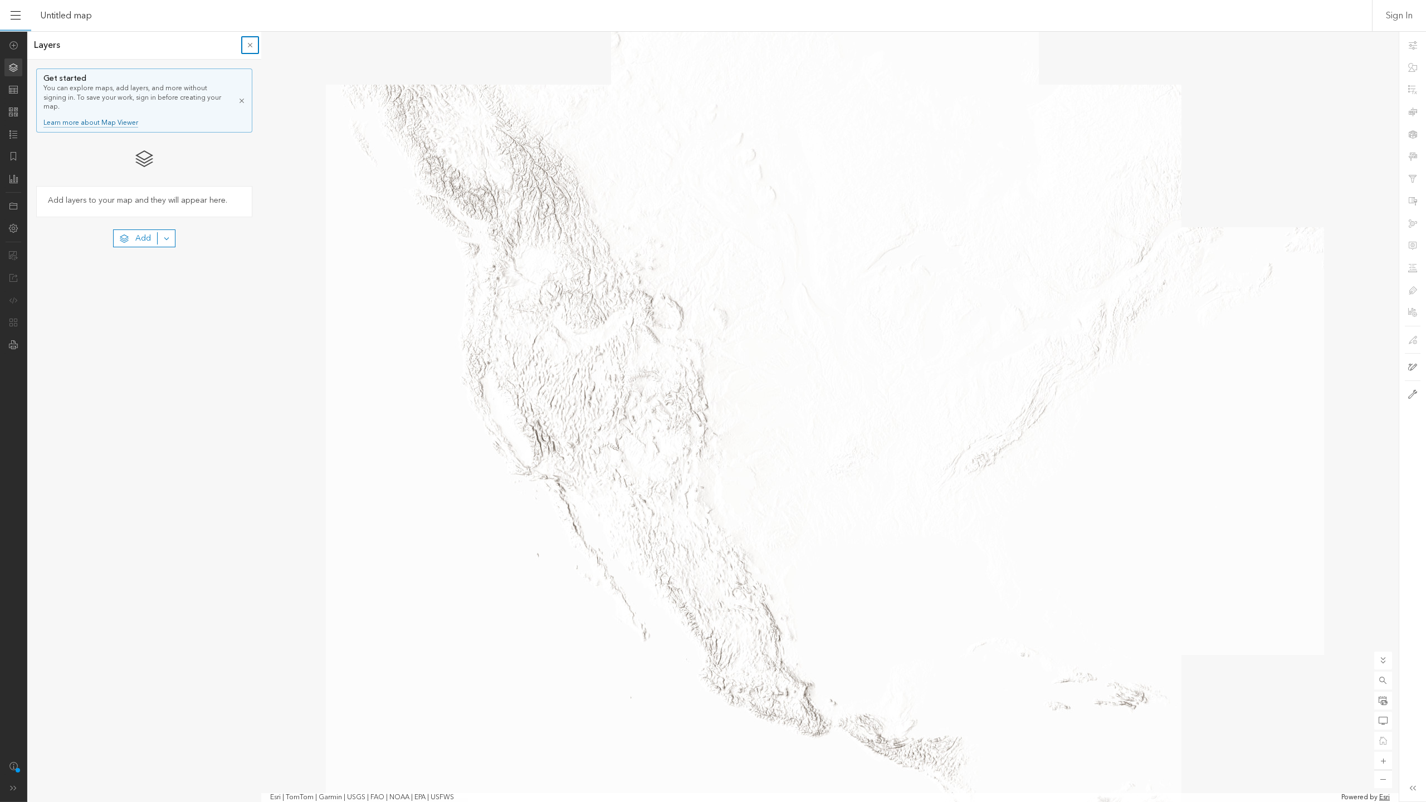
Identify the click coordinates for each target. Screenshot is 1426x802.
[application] (713, 416)
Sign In (1399, 15)
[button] (1383, 680)
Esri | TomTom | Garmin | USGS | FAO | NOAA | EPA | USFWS (362, 797)
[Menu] (15, 15)
